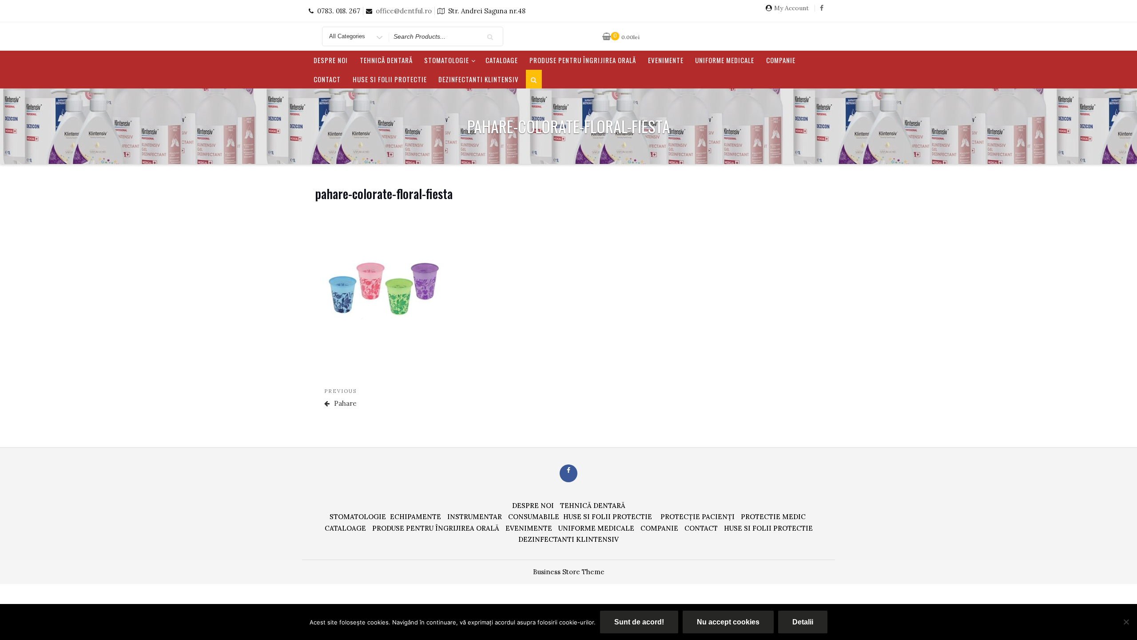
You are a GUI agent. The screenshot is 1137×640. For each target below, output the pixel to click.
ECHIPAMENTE (415, 516)
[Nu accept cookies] (1125, 621)
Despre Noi (331, 60)
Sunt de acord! (639, 622)
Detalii (802, 622)
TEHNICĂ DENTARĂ (386, 60)
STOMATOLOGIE (446, 60)
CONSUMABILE (533, 516)
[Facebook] (821, 11)
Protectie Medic (773, 516)
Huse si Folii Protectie (390, 79)
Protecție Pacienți (697, 516)
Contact (327, 79)
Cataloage (501, 60)
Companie (780, 60)
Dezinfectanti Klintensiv (478, 79)
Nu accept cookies (728, 622)
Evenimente (666, 60)
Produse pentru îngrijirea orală (582, 60)
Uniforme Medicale (724, 60)
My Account (791, 8)
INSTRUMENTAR (474, 516)
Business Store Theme (568, 572)
